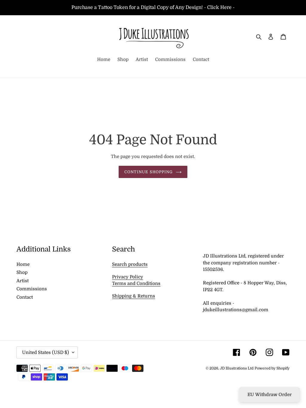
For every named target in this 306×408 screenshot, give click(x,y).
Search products (130, 264)
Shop (21, 272)
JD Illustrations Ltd (236, 368)
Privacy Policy (127, 277)
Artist (22, 280)
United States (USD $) (45, 352)
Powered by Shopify (272, 368)
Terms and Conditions (136, 283)
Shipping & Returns (133, 296)
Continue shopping (148, 172)
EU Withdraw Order (269, 394)
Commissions (31, 289)
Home (23, 264)
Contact (24, 297)
